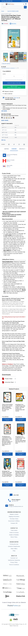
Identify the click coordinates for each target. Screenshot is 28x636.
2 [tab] (14, 51)
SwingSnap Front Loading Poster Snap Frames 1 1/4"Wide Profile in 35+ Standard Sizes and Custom (20, 407)
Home (2, 11)
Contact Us (24, 1)
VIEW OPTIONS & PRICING (7, 419)
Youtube (23, 630)
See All (3, 140)
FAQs (14, 550)
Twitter (9, 630)
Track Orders (14, 530)
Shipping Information (14, 516)
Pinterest (14, 630)
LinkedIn (19, 630)
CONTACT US (14, 528)
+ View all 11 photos (5, 63)
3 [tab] (16, 51)
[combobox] (14, 7)
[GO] (25, 7)
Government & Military (14, 521)
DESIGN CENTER (14, 542)
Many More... (5, 120)
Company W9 (14, 523)
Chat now (16, 97)
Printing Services (14, 544)
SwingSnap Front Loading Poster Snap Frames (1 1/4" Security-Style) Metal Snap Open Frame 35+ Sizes (20, 440)
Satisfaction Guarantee (14, 560)
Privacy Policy (14, 562)
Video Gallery (14, 548)
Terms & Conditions (14, 564)
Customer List (14, 558)
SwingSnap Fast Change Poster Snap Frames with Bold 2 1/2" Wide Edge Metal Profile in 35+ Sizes (7, 474)
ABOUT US (14, 555)
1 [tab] (12, 51)
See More (4, 111)
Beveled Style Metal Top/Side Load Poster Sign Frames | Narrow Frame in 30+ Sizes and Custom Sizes (20, 474)
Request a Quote (14, 514)
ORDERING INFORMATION (14, 512)
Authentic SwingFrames (14, 546)
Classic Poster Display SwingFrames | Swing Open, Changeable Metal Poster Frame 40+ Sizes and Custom (7, 407)
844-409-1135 (9, 1)
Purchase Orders (14, 518)
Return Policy (14, 537)
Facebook (4, 630)
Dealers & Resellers (14, 534)
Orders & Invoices (14, 532)
